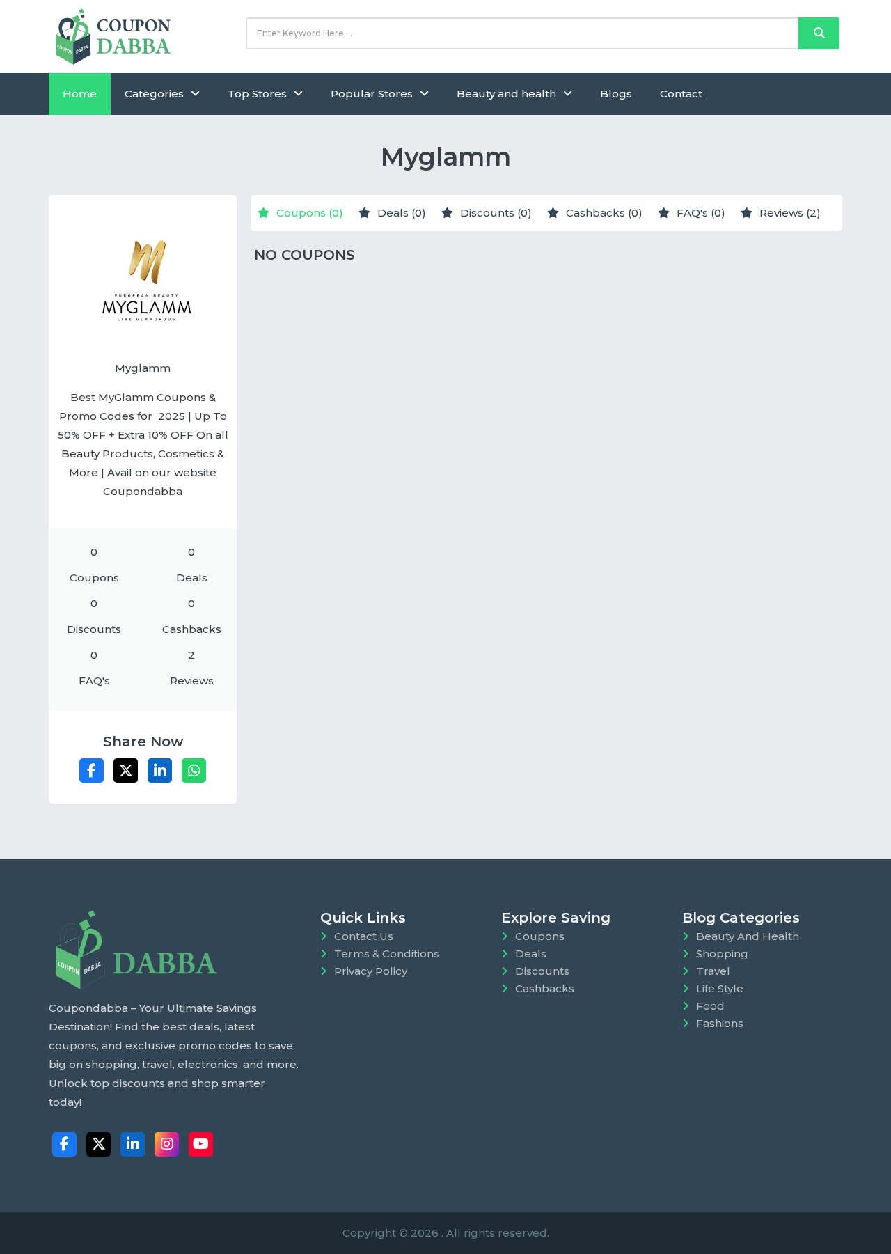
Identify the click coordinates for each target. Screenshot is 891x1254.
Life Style (719, 988)
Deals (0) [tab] (401, 212)
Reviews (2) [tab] (790, 212)
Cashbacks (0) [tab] (604, 212)
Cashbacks (544, 988)
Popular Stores (372, 93)
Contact (681, 93)
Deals (530, 953)
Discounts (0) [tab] (496, 212)
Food (710, 1005)
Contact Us (363, 936)
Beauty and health (506, 93)
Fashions (719, 1023)
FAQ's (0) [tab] (701, 212)
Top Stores (257, 93)
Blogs (616, 93)
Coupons (540, 936)
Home (80, 93)
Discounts (542, 971)
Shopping (722, 953)
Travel (713, 971)
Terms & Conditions (386, 953)
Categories (154, 93)
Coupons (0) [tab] (309, 212)
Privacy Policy (370, 971)
